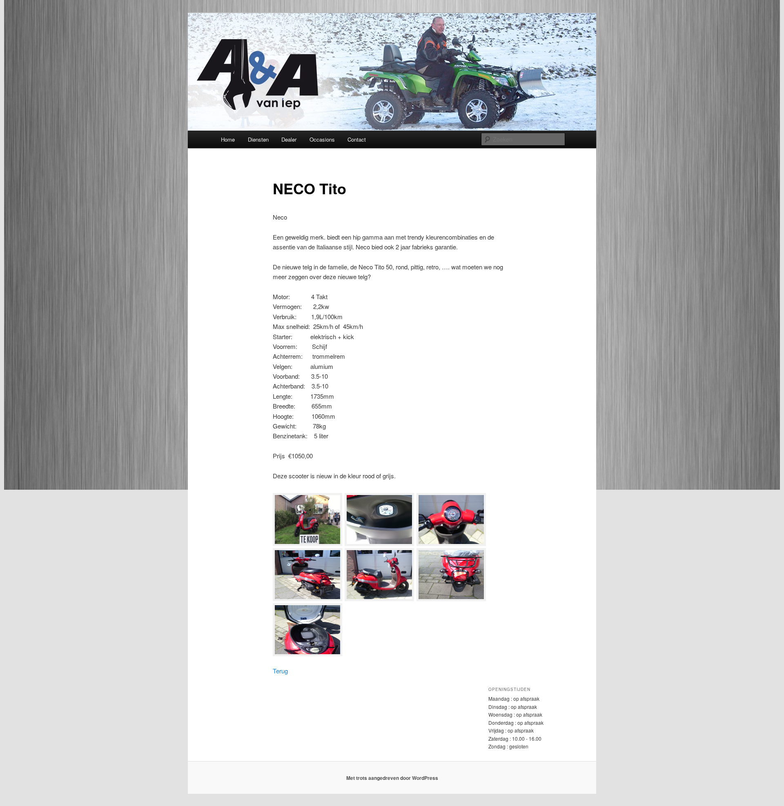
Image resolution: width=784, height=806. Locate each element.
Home (228, 139)
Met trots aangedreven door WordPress (392, 778)
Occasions (322, 139)
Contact (356, 139)
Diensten (258, 139)
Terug (280, 670)
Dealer (288, 139)
